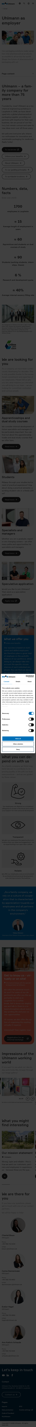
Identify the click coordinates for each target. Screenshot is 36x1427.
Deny (18, 749)
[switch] (31, 719)
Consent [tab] (6, 681)
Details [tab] (18, 681)
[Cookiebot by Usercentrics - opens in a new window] (26, 676)
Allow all (18, 738)
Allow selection (18, 744)
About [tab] (30, 681)
